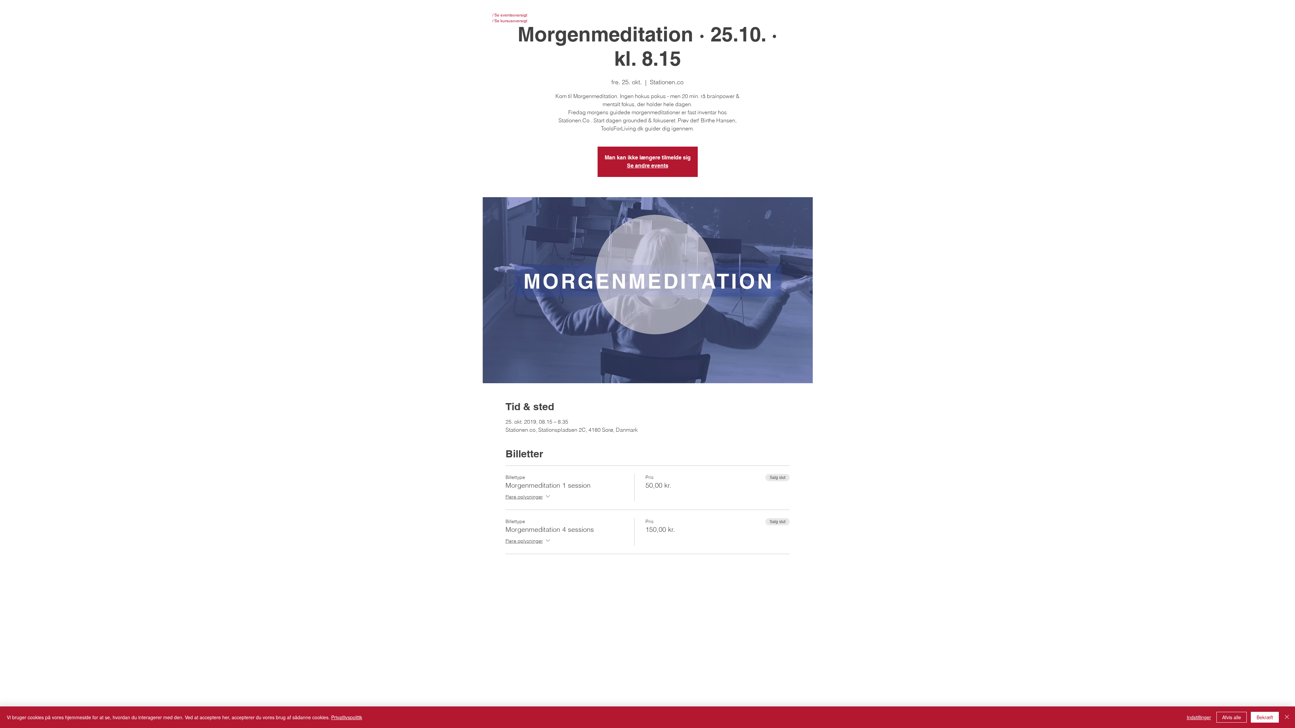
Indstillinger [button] (1199, 717)
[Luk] (1287, 717)
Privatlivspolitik (346, 717)
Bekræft (1265, 717)
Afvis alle (1231, 717)
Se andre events (647, 165)
